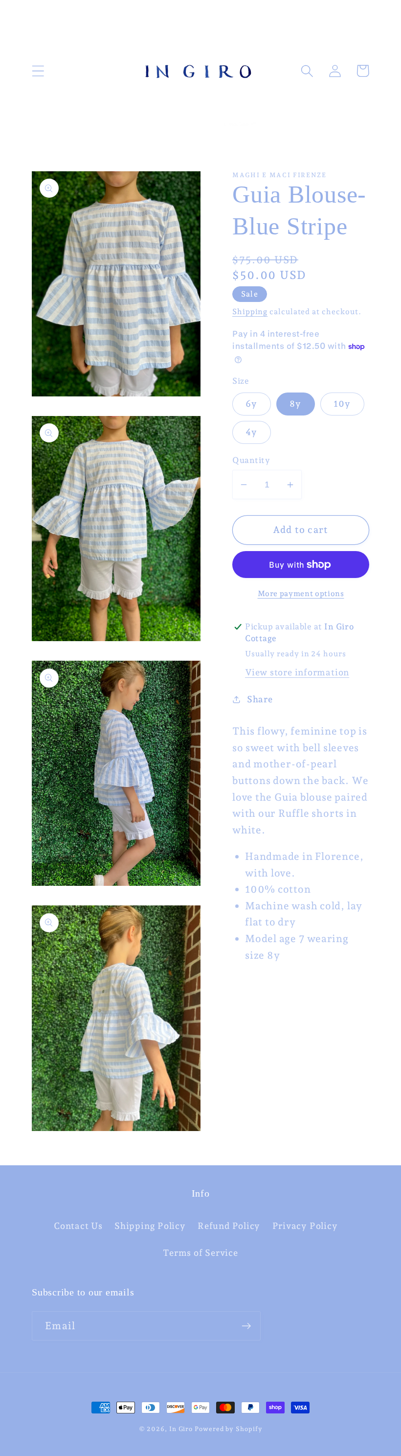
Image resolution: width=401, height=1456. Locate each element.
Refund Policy (229, 1226)
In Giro (181, 1429)
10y (342, 403)
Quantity (251, 460)
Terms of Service (200, 1253)
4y (251, 432)
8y (296, 403)
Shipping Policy (150, 1226)
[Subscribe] (246, 1326)
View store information (297, 672)
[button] (38, 71)
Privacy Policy (305, 1226)
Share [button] (260, 699)
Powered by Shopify (228, 1429)
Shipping (249, 311)
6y (251, 403)
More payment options (301, 593)
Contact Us (78, 1226)
